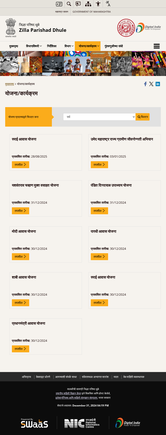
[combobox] (108, 3)
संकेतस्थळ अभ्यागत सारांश (95, 377)
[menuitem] (69, 4)
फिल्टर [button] (144, 117)
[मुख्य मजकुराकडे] (58, 4)
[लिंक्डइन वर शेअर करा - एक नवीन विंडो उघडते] (158, 84)
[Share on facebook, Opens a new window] (145, 84)
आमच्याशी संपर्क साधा (66, 377)
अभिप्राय (26, 377)
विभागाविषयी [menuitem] (32, 46)
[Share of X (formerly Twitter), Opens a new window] (151, 84)
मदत (116, 377)
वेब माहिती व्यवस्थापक (133, 377)
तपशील (19, 165)
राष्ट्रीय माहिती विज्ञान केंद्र (68, 393)
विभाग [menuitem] (68, 46)
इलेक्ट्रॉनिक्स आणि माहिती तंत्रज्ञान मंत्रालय (76, 397)
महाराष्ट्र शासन (61, 11)
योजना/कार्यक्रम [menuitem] (87, 46)
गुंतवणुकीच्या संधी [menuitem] (114, 46)
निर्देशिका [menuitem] (51, 46)
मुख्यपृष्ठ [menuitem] (13, 46)
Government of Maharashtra (92, 11)
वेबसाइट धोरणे (43, 377)
